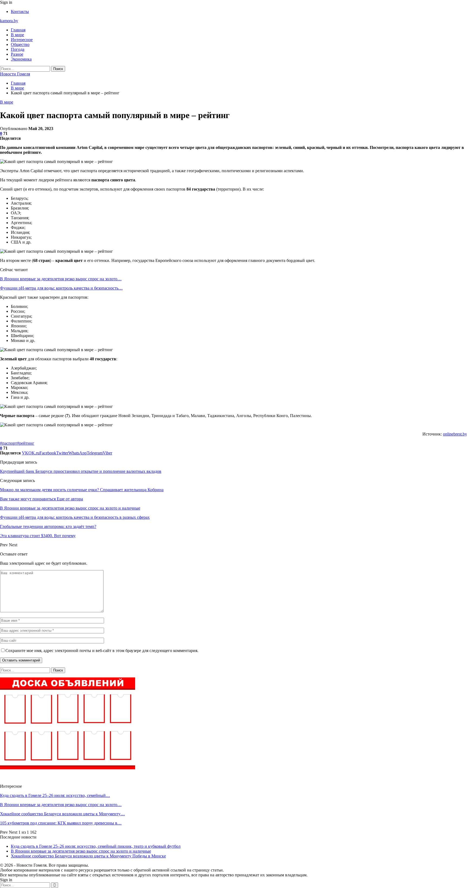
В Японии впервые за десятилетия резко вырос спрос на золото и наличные (81, 851)
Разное (17, 54)
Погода (17, 49)
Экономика (21, 59)
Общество (20, 44)
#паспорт (8, 443)
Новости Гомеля (15, 74)
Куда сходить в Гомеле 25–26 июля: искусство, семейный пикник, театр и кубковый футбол (96, 846)
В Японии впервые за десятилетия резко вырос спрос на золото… (61, 279)
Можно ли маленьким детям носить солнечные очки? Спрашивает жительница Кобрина (82, 489)
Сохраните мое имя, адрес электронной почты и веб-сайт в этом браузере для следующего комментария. (101, 650)
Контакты (20, 11)
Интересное (22, 39)
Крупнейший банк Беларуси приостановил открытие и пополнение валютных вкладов (80, 471)
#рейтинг (25, 443)
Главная (18, 30)
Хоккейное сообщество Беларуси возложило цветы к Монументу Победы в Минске (88, 856)
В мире (17, 34)
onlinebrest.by (455, 434)
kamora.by (9, 20)
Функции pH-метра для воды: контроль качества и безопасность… (61, 288)
